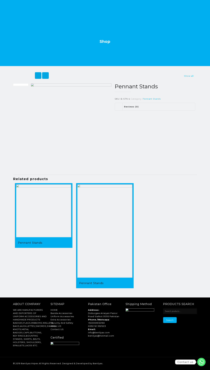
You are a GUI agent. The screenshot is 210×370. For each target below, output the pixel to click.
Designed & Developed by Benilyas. (82, 363)
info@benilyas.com (99, 332)
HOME (54, 310)
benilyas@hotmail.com (101, 336)
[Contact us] (201, 362)
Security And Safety (62, 323)
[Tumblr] (192, 363)
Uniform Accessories (62, 316)
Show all (189, 76)
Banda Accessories (61, 313)
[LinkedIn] (179, 363)
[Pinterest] (184, 363)
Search (170, 320)
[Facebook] (175, 363)
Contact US (57, 329)
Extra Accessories (61, 319)
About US (56, 326)
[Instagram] (188, 363)
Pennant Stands (152, 99)
